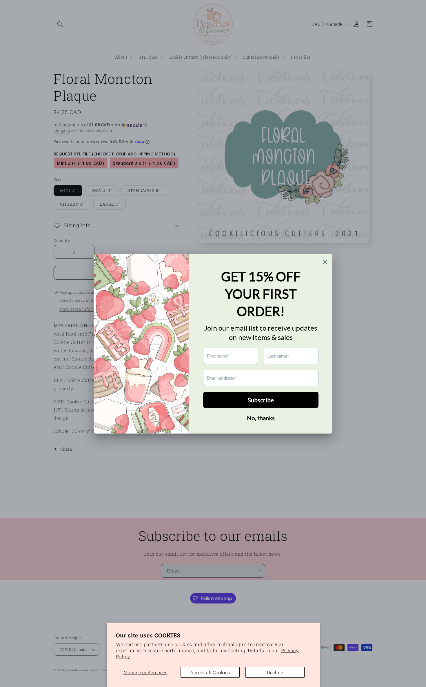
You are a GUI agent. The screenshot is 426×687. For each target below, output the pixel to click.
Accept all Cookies (210, 672)
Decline (275, 672)
